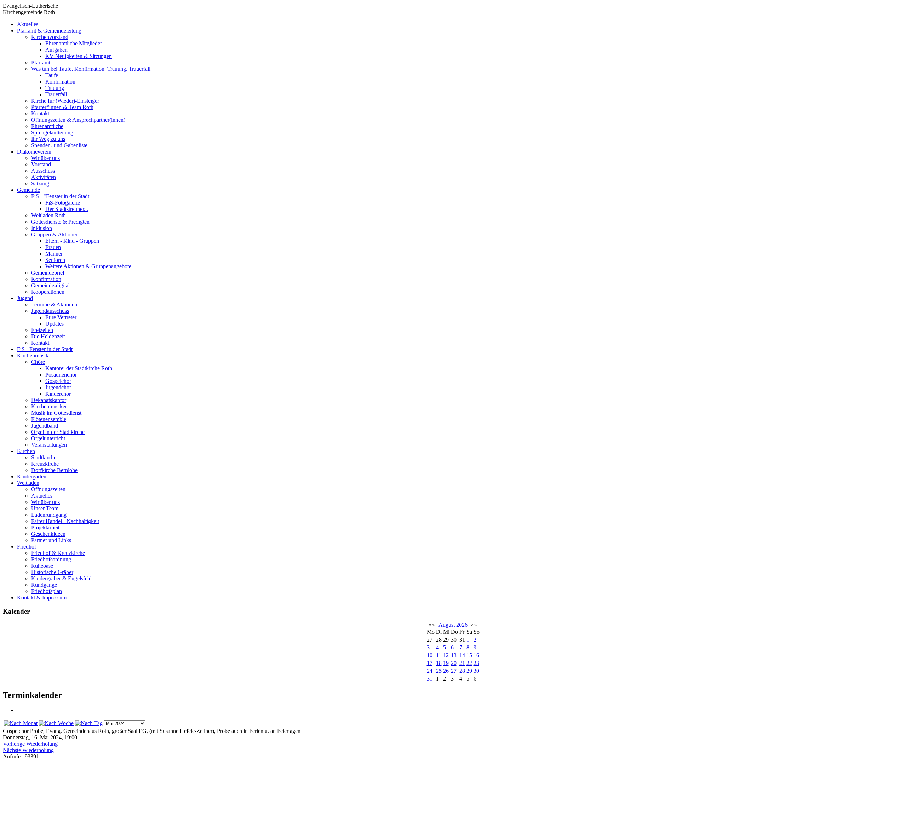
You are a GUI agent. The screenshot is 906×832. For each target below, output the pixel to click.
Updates (54, 324)
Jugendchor (58, 387)
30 (476, 671)
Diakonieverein (34, 152)
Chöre (38, 362)
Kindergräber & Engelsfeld (61, 578)
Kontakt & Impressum (42, 598)
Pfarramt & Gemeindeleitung (49, 31)
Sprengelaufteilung (52, 133)
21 (462, 663)
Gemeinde (28, 190)
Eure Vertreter (60, 317)
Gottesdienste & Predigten (60, 222)
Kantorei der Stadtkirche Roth (78, 368)
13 (454, 655)
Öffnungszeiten (48, 489)
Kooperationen (47, 292)
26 (446, 671)
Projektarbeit (45, 527)
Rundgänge (44, 585)
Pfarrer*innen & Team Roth (62, 107)
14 (462, 655)
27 (454, 671)
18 (439, 663)
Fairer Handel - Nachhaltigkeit (65, 521)
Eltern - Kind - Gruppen (72, 241)
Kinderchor (58, 394)
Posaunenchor (61, 375)
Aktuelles (27, 24)
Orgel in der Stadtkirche (58, 432)
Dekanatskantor (48, 400)
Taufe (51, 75)
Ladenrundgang (49, 515)
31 (429, 679)
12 (446, 655)
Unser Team (44, 508)
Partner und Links (51, 540)
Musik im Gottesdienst (56, 413)
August (446, 625)
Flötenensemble (48, 419)
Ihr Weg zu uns (48, 139)
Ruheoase (42, 566)
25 (439, 671)
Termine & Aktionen (54, 305)
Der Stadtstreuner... (66, 209)
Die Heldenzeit (48, 336)
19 (446, 663)
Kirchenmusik (32, 355)
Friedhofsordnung (51, 559)
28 (462, 671)
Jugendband (44, 426)
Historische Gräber (52, 572)
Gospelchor (58, 381)
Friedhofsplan (46, 591)
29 (469, 671)
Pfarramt (40, 62)
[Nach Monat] (21, 723)
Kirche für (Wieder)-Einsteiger (65, 101)
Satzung (40, 183)
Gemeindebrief (47, 273)
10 (429, 655)
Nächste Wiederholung (28, 750)
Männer (54, 254)
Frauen (53, 247)
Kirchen (26, 451)
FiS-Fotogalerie (62, 203)
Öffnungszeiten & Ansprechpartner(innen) (78, 120)
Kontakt (40, 113)
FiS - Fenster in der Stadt (45, 349)
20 (454, 663)
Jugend (25, 298)
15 (469, 655)
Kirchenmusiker (49, 406)
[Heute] (89, 723)
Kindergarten (31, 477)
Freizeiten (42, 330)
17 (429, 663)
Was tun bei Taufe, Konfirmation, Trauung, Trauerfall (90, 69)
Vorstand (41, 164)
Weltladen (28, 483)
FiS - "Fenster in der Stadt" (61, 196)
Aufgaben (56, 50)
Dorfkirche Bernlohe (54, 470)
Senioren (55, 260)
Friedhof (26, 547)
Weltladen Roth (48, 215)
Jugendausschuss (50, 311)
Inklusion (41, 228)
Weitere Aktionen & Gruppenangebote (88, 266)
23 (476, 663)
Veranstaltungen (49, 445)
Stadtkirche (43, 457)
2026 (462, 625)
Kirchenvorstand (49, 37)
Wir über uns (45, 158)
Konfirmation (60, 82)
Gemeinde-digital (50, 285)
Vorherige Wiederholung (30, 744)
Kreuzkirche (45, 464)
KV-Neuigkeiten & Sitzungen (78, 56)
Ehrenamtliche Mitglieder (73, 43)
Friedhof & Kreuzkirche (58, 553)
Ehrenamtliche (47, 126)
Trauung (54, 88)
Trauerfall (56, 94)
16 (476, 655)
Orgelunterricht (48, 438)
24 (429, 671)
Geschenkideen (48, 534)
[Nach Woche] (56, 723)
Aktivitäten (43, 177)
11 (438, 655)
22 (469, 663)
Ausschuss (43, 171)
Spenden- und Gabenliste (59, 145)
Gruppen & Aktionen (55, 234)
